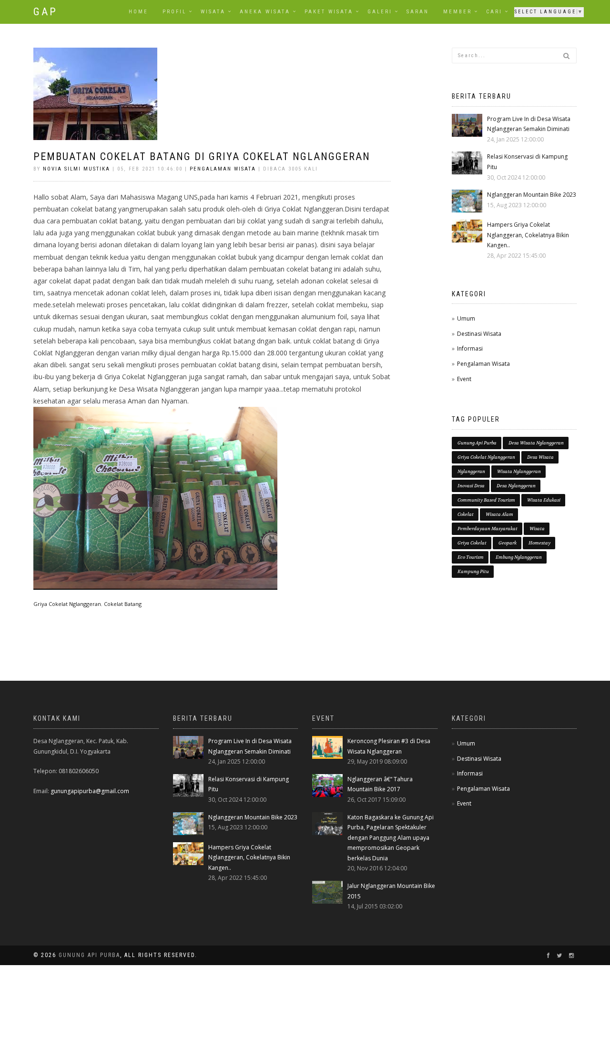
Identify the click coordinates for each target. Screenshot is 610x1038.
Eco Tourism (471, 557)
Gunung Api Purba (477, 443)
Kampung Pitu (473, 571)
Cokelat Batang (123, 603)
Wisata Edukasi (543, 500)
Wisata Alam (499, 514)
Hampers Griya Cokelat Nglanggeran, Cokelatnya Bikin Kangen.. (528, 235)
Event (464, 379)
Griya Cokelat (472, 543)
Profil (174, 12)
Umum (466, 318)
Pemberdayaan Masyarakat (488, 528)
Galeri (379, 12)
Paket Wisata (329, 12)
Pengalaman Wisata (223, 169)
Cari (494, 12)
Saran (418, 12)
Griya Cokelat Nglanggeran (67, 603)
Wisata (213, 12)
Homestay (539, 543)
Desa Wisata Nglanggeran (536, 443)
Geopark (507, 543)
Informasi (470, 348)
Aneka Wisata (265, 12)
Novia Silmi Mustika (76, 169)
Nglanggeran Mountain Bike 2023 (531, 195)
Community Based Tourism (486, 500)
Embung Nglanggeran (519, 557)
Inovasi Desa (471, 486)
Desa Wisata (540, 457)
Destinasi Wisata (479, 334)
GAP (45, 12)
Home (138, 12)
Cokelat (466, 514)
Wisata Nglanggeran (519, 471)
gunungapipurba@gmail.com (90, 791)
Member (457, 12)
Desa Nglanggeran (516, 486)
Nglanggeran (471, 471)
